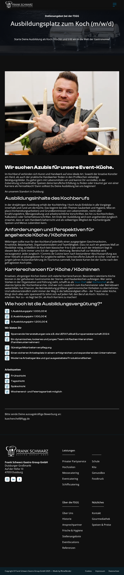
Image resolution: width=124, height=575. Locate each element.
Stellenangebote (71, 536)
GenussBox (98, 472)
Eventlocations (70, 542)
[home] (19, 5)
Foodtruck (98, 478)
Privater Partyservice (74, 461)
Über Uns (67, 513)
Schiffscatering (70, 484)
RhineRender (66, 571)
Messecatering (70, 472)
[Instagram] (7, 479)
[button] (114, 4)
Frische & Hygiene (72, 530)
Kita (94, 467)
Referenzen (68, 547)
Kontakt (96, 513)
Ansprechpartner (72, 524)
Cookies (88, 571)
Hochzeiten (68, 467)
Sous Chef (80, 282)
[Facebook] (19, 479)
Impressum (100, 571)
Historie (66, 519)
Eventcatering (70, 478)
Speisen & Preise (101, 524)
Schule (96, 461)
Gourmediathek (101, 519)
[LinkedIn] (13, 479)
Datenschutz (114, 571)
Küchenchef (99, 282)
